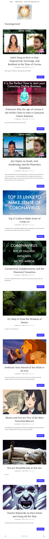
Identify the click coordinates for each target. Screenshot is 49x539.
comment (32, 119)
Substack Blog (18, 1)
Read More (40, 77)
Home (11, 1)
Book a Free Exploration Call (31, 1)
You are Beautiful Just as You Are (24, 468)
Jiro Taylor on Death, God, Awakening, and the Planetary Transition (24, 164)
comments (32, 67)
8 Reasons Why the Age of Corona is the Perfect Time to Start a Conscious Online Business (24, 112)
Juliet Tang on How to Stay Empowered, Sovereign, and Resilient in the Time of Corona (24, 61)
